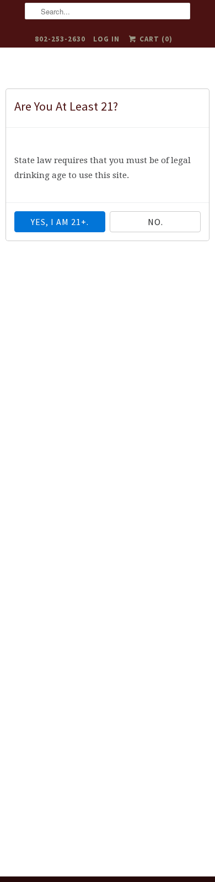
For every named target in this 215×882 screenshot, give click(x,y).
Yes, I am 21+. (60, 221)
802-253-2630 (60, 39)
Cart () (155, 39)
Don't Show (40, 135)
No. (155, 221)
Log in (106, 39)
